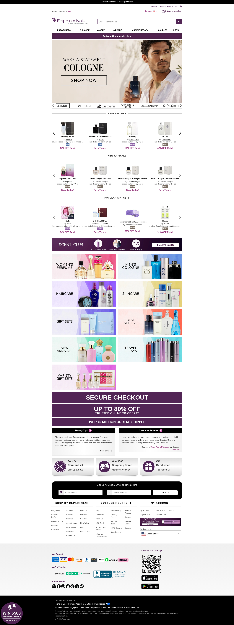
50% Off (69, 510)
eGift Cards (100, 523)
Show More (176, 450)
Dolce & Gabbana (101, 224)
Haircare (117, 30)
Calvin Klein (134, 139)
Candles (83, 519)
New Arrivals (85, 523)
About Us (99, 519)
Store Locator (115, 532)
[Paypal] (86, 559)
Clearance (70, 532)
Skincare (85, 30)
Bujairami (68, 182)
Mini (82, 527)
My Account (144, 510)
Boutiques (55, 530)
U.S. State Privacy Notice (93, 604)
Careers (128, 528)
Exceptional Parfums (134, 225)
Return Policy (115, 510)
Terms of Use (60, 604)
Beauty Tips (81, 430)
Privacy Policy (74, 604)
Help (176, 6)
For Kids (83, 510)
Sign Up (165, 493)
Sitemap (128, 517)
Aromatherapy (71, 523)
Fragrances (64, 30)
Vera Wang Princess (160, 447)
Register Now (145, 515)
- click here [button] (117, 36)
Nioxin (166, 224)
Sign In (154, 6)
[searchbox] (136, 21)
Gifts (176, 30)
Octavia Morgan (101, 182)
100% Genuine (116, 528)
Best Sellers (71, 527)
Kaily (69, 224)
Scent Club (70, 536)
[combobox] (139, 21)
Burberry (69, 139)
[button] (180, 105)
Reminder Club (160, 515)
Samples (69, 515)
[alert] (151, 11)
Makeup (101, 30)
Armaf (101, 139)
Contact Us (100, 515)
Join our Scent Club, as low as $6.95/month (117, 2)
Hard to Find (85, 532)
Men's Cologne (57, 521)
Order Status (165, 6)
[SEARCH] (179, 21)
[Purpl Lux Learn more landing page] (160, 523)
